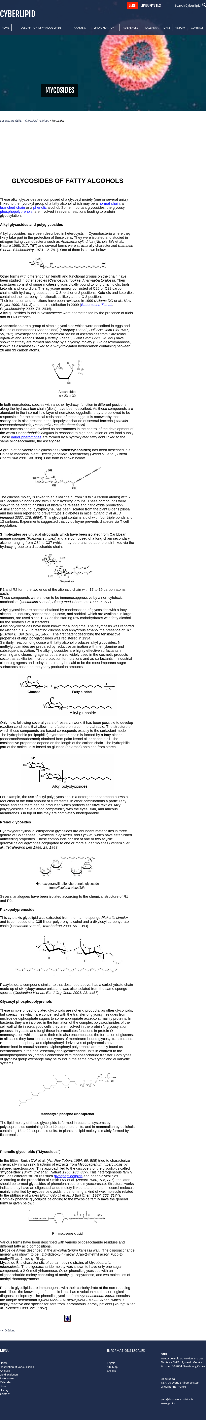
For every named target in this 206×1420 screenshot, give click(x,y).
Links (167, 27)
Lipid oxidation (104, 27)
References (130, 27)
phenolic (40, 208)
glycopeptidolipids (68, 1176)
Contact (197, 27)
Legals (111, 1363)
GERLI (132, 5)
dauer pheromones (26, 437)
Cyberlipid (17, 14)
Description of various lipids (41, 27)
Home (5, 27)
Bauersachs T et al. (96, 305)
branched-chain (12, 208)
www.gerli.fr (168, 1403)
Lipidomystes (151, 5)
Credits (111, 1370)
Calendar (152, 27)
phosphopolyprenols (16, 212)
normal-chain (109, 203)
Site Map (112, 1367)
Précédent (8, 1330)
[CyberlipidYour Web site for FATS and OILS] (181, 1373)
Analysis (80, 27)
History (180, 27)
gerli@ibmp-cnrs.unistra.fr (177, 1399)
